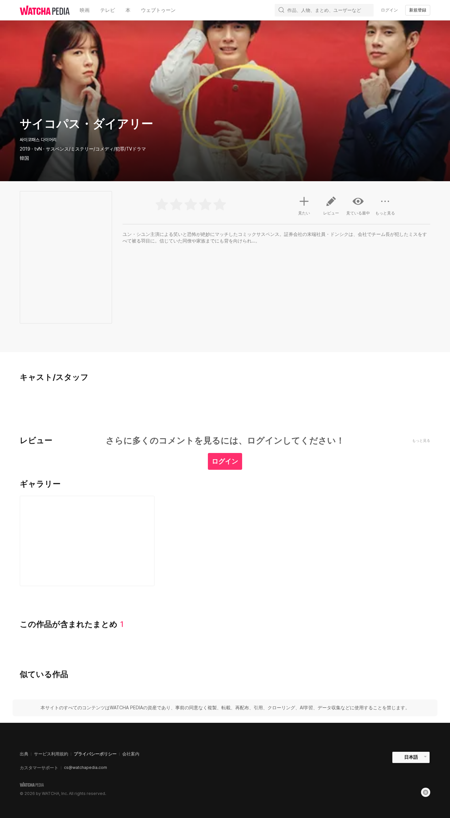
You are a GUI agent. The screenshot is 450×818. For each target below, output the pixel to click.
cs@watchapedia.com (85, 767)
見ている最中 (358, 213)
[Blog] (425, 792)
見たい (304, 213)
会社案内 (130, 753)
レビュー (331, 213)
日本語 (411, 757)
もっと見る (385, 213)
